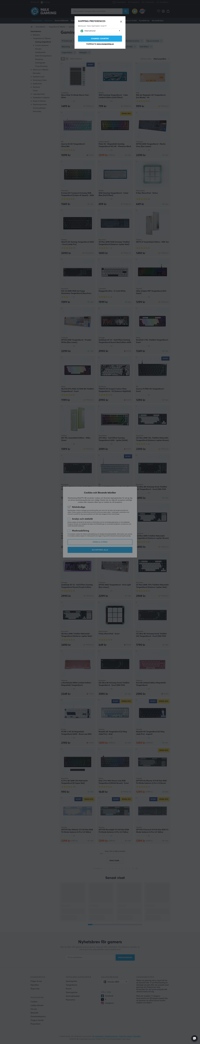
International (89, 31)
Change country (100, 39)
